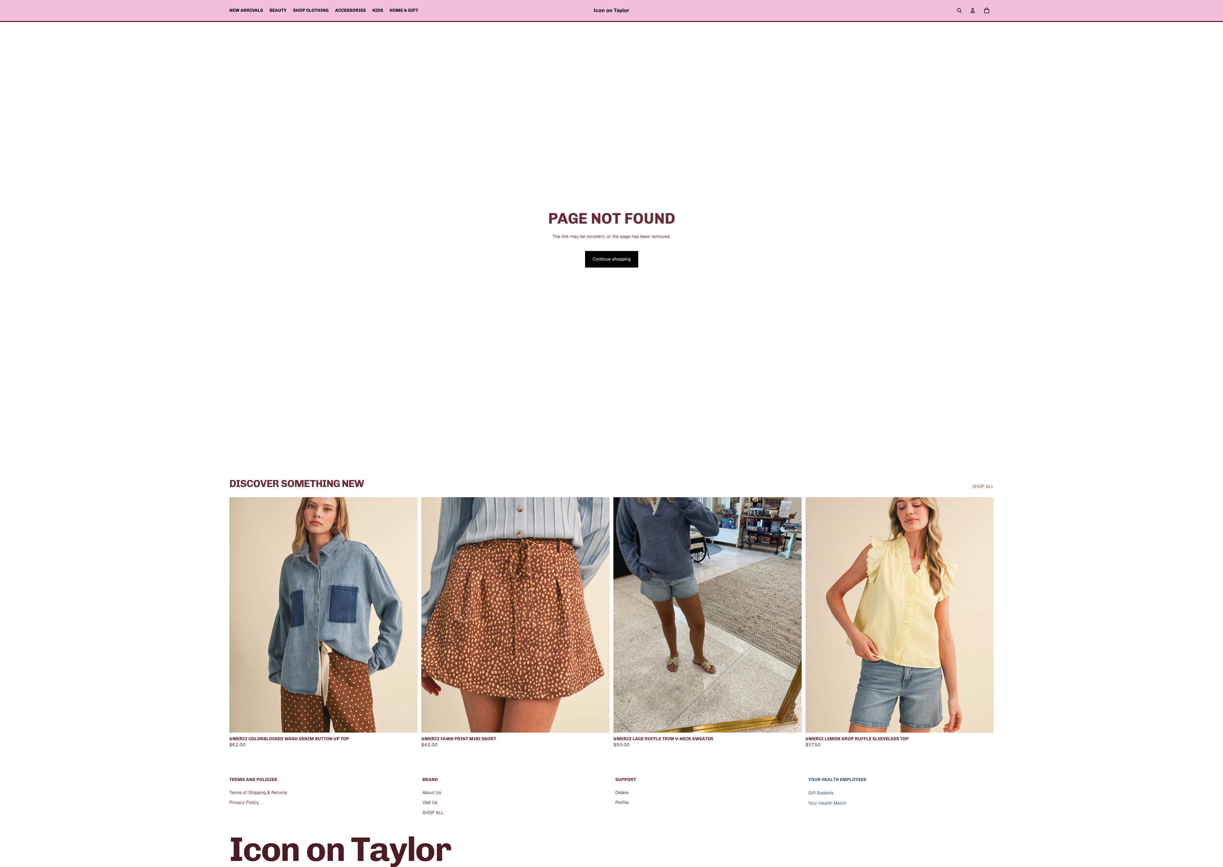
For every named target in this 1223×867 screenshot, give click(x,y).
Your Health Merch (827, 803)
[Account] (973, 11)
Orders (621, 792)
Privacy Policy (244, 802)
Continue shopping (612, 259)
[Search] (959, 11)
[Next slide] (792, 615)
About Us (431, 792)
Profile (622, 802)
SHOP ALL (983, 486)
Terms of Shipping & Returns (258, 792)
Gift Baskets (820, 792)
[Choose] (407, 722)
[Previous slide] (623, 615)
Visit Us (429, 802)
